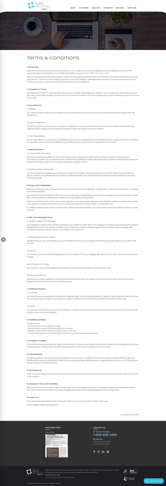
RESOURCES (120, 8)
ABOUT (73, 8)
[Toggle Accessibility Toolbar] (3, 239)
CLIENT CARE (131, 8)
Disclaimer (71, 477)
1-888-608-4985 (105, 435)
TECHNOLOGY (107, 8)
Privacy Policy (62, 477)
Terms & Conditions (51, 477)
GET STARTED (83, 8)
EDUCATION (96, 8)
